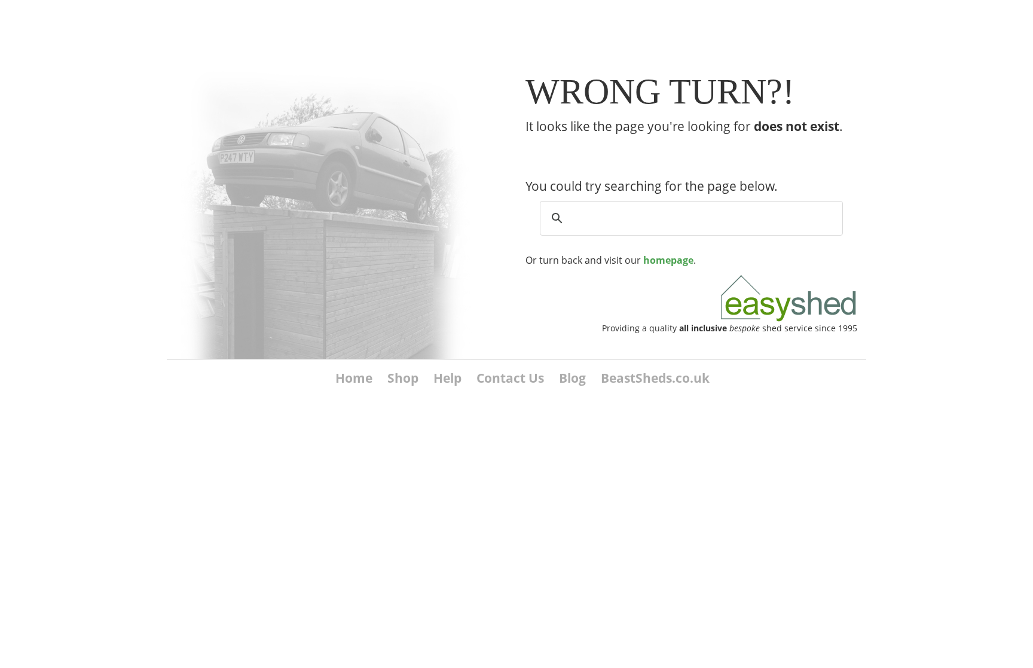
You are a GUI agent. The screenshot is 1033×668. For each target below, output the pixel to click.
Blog (572, 378)
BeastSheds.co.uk (655, 378)
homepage (668, 260)
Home (353, 378)
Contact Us (510, 378)
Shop (402, 378)
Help (447, 378)
